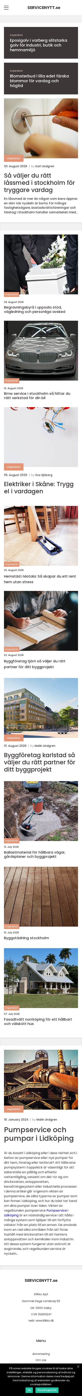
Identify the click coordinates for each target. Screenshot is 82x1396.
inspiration (16, 35)
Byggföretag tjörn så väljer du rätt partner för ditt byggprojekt (34, 664)
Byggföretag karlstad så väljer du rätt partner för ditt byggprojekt (39, 762)
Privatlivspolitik (47, 1390)
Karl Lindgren (44, 166)
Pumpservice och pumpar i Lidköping (39, 1134)
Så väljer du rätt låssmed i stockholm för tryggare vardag (39, 183)
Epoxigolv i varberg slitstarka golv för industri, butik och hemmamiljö (38, 45)
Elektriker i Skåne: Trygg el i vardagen (39, 488)
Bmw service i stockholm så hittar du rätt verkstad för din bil (37, 395)
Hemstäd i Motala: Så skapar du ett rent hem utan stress (40, 579)
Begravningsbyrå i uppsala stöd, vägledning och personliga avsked (34, 309)
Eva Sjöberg (43, 475)
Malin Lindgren (45, 745)
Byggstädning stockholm (26, 938)
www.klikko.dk (45, 1321)
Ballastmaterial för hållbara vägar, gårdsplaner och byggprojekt (34, 854)
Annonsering (41, 1354)
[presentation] (73, 713)
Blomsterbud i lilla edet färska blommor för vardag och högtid (39, 81)
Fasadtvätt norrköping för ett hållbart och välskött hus (38, 1021)
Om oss (41, 1360)
